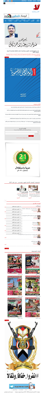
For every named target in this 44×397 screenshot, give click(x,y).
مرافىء (10, 20)
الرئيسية (38, 0)
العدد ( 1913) (38, 318)
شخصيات (32, 20)
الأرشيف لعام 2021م (15, 219)
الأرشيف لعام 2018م (15, 227)
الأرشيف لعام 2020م (15, 222)
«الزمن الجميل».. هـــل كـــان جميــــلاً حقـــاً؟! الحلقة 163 (27, 234)
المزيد (5, 211)
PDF (5, 20)
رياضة (20, 20)
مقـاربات (37, 20)
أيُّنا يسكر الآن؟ (34, 222)
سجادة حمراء (26, 20)
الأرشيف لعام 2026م (15, 206)
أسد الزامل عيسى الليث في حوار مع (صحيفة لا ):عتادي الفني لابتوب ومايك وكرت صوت (25, 107)
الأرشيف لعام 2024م (15, 211)
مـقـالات (38, 206)
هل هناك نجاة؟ (34, 227)
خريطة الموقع (24, 0)
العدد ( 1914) (20, 318)
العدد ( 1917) (38, 274)
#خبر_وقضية (35, 11)
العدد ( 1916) (20, 296)
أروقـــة (15, 20)
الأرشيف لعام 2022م (15, 217)
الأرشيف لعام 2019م (15, 225)
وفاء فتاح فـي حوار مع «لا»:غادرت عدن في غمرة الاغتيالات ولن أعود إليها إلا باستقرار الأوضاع (25, 118)
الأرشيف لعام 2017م (15, 230)
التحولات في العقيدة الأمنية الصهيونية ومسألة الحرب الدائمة (26, 215)
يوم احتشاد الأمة (34, 241)
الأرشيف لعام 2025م (15, 209)
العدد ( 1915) (38, 296)
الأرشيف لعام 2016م (15, 233)
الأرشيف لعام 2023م (15, 214)
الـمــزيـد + (6, 57)
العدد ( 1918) (20, 274)
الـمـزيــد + (6, 248)
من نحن (34, 0)
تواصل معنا (30, 0)
